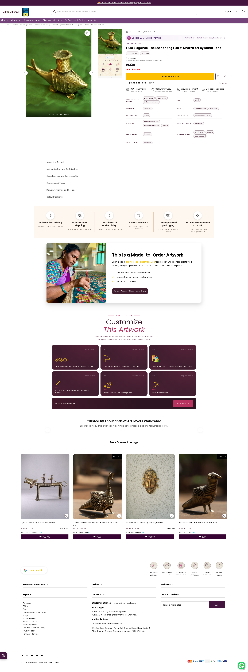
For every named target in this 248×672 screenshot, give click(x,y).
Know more (223, 83)
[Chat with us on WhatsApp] (241, 665)
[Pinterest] (37, 655)
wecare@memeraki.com (124, 603)
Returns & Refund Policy (34, 627)
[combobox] (124, 12)
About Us (92, 20)
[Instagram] (27, 655)
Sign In (228, 11)
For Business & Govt (74, 20)
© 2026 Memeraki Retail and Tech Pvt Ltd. (40, 662)
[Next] (92, 73)
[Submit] (54, 11)
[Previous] (25, 73)
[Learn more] (144, 32)
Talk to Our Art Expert (170, 76)
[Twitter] (32, 655)
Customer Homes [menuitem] (32, 20)
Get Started (181, 403)
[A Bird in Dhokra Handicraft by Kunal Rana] (203, 486)
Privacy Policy (29, 630)
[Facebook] (22, 655)
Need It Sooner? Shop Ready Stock (130, 291)
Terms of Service (31, 634)
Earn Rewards (29, 618)
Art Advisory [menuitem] (16, 20)
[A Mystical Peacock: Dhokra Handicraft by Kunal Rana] (97, 486)
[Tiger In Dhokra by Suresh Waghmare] (45, 486)
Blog (25, 609)
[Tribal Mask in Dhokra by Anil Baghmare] (150, 486)
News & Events (30, 621)
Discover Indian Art (51, 20)
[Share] (224, 76)
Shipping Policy (30, 624)
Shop (3, 20)
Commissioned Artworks (34, 612)
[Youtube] (42, 655)
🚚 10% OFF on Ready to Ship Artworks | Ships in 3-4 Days (124, 2)
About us (27, 603)
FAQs (25, 606)
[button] (176, 38)
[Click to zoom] (87, 33)
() (241, 11)
